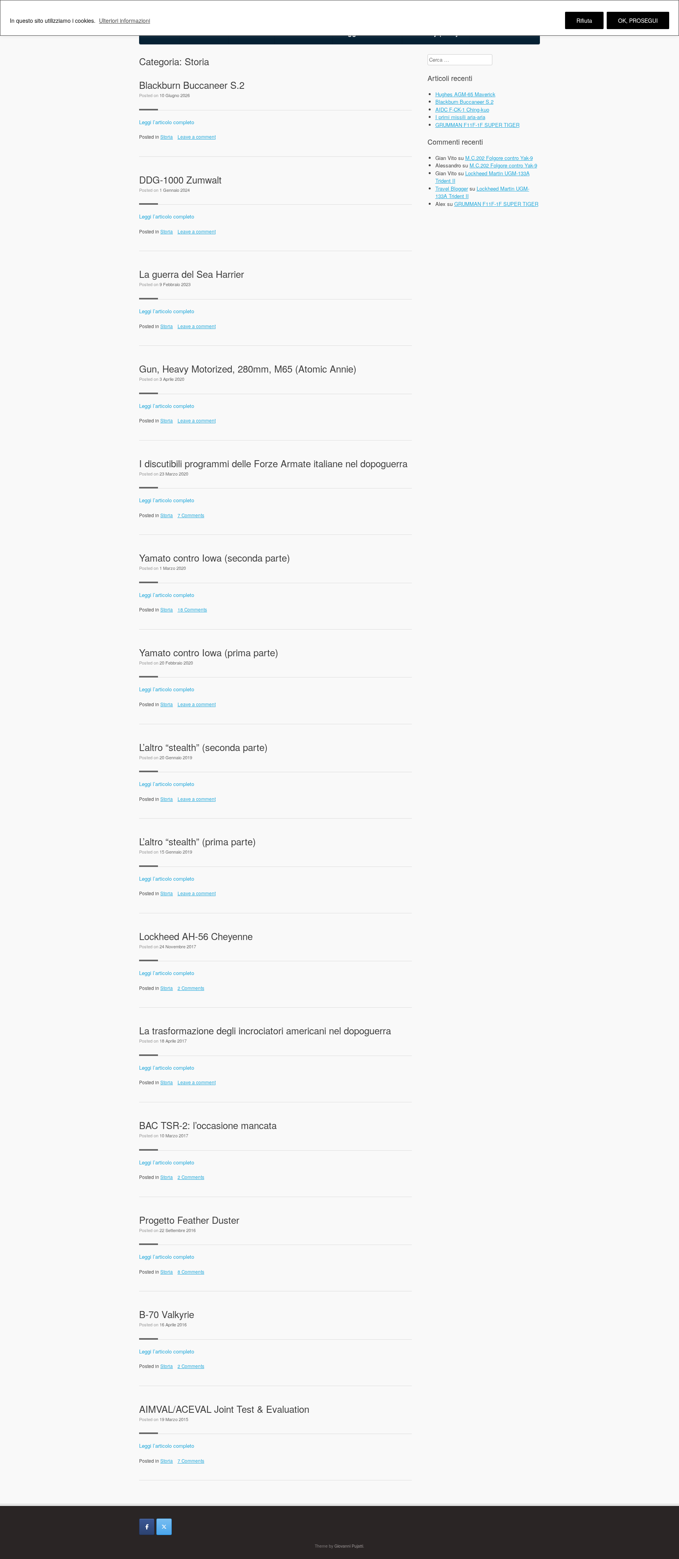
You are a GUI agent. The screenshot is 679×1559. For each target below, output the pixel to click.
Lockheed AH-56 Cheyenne (196, 936)
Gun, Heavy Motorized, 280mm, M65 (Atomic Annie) (247, 368)
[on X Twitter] (164, 1527)
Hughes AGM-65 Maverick (465, 94)
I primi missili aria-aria (460, 117)
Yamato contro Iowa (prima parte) (208, 652)
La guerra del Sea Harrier (191, 274)
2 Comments (191, 988)
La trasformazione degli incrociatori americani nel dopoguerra (265, 1030)
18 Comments (192, 609)
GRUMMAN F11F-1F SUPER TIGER (477, 125)
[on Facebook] (146, 1527)
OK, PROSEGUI (638, 20)
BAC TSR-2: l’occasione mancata (208, 1125)
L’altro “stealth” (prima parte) (197, 841)
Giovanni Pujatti (348, 1546)
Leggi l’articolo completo (166, 122)
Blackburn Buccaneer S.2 (191, 85)
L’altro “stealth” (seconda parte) (203, 747)
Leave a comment (197, 137)
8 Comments (191, 1272)
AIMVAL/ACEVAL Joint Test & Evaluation (224, 1409)
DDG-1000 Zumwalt (180, 179)
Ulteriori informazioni (124, 20)
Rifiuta (584, 20)
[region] (339, 18)
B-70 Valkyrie (166, 1314)
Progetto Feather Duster (189, 1220)
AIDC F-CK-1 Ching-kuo (462, 109)
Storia (166, 137)
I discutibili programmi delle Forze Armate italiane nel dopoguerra (273, 463)
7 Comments (191, 515)
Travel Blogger (451, 188)
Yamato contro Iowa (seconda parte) (214, 557)
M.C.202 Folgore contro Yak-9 (499, 158)
